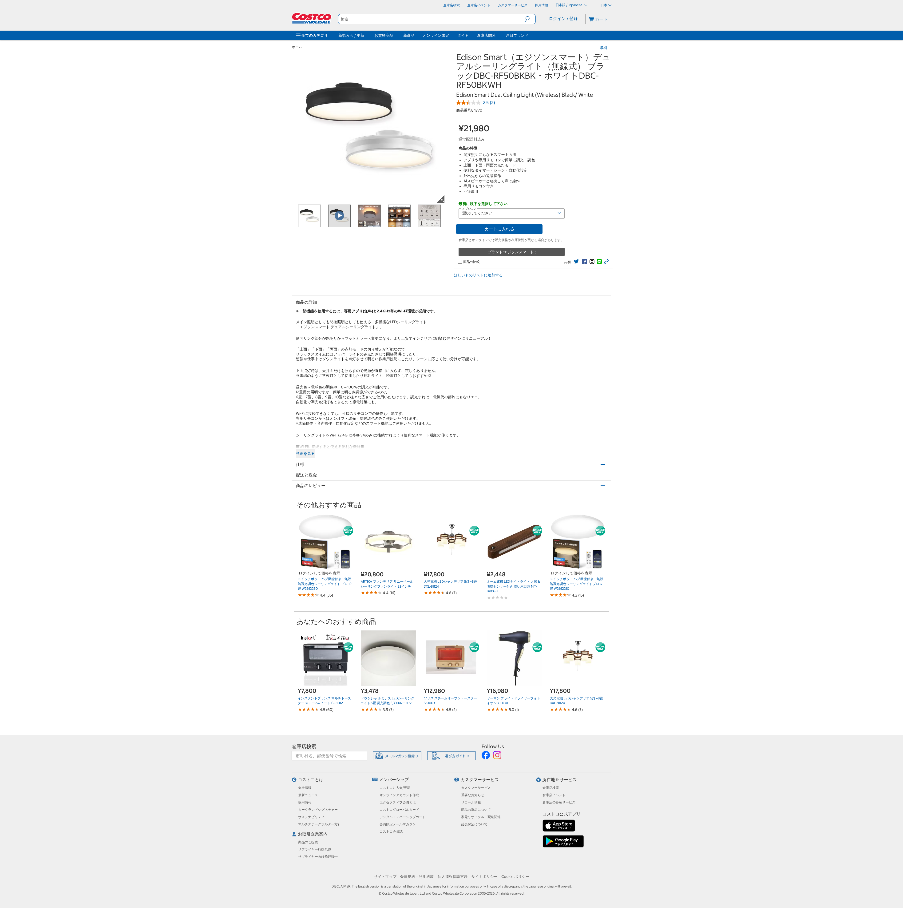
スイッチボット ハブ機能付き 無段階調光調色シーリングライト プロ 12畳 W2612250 (325, 584)
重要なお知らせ (472, 795)
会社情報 (304, 788)
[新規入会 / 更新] (365, 35)
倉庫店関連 (486, 35)
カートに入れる (499, 229)
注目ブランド (517, 35)
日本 (604, 5)
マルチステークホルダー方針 (319, 824)
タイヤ (463, 35)
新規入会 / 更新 (351, 35)
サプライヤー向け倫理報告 (318, 857)
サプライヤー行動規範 (314, 849)
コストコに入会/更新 (395, 788)
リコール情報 (471, 802)
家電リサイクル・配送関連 (481, 817)
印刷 (603, 47)
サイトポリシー (484, 876)
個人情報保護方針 (453, 876)
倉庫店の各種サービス (559, 802)
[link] (576, 261)
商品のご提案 (308, 842)
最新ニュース (308, 795)
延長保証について (474, 824)
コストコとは (310, 779)
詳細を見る (305, 453)
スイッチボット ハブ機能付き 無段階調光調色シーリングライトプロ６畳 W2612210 (576, 584)
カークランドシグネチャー (318, 809)
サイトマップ (385, 876)
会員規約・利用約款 (417, 876)
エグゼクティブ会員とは (398, 802)
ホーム (297, 47)
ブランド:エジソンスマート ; (512, 252)
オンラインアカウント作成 (399, 795)
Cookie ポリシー (515, 876)
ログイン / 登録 (563, 18)
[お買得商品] (394, 35)
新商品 (409, 35)
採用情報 (304, 802)
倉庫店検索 (304, 746)
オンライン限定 (436, 35)
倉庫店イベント (554, 795)
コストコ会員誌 (391, 831)
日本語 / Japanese (569, 5)
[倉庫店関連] (497, 35)
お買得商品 (383, 35)
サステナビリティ (311, 817)
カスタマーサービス (480, 779)
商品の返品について (476, 809)
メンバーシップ (394, 779)
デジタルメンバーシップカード (403, 817)
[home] (312, 18)
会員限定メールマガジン (398, 824)
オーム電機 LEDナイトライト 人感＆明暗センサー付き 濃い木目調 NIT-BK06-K (513, 586)
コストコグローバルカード (399, 809)
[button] (530, 19)
